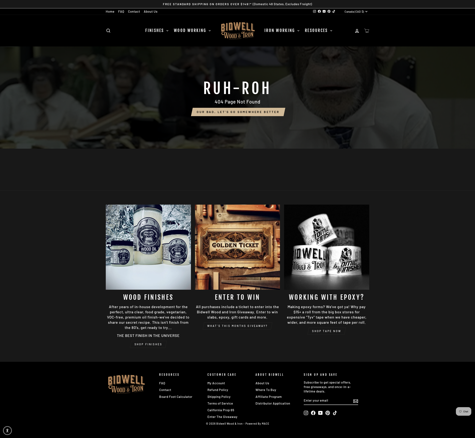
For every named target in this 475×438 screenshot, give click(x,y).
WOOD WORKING (191, 30)
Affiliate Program (268, 396)
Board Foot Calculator (175, 396)
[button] (7, 430)
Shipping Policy (219, 396)
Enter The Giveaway (222, 416)
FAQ (121, 11)
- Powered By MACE (256, 423)
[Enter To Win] (237, 247)
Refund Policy (217, 390)
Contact (134, 11)
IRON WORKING (280, 30)
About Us (151, 11)
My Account (216, 383)
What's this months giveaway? (237, 325)
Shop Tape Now (326, 331)
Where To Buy (265, 390)
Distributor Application (272, 403)
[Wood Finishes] (148, 247)
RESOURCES (317, 30)
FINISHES (155, 30)
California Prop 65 (220, 410)
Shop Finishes (148, 344)
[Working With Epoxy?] (326, 247)
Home (110, 11)
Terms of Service (220, 403)
